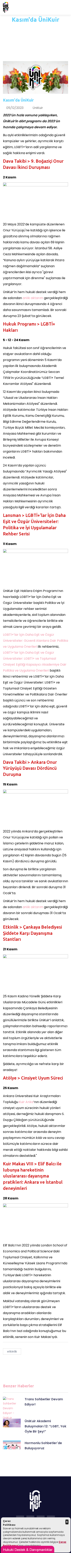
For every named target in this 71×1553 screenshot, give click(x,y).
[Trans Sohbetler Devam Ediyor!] (12, 1408)
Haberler (47, 28)
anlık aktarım (33, 298)
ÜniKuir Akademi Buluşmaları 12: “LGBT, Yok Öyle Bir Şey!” (45, 1426)
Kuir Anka (25, 1102)
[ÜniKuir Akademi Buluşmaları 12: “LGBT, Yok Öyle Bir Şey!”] (12, 1423)
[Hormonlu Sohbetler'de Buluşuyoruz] (12, 1445)
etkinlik (12, 1351)
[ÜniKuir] (6, 7)
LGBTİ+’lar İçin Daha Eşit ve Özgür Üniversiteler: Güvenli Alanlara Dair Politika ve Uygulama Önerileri (35, 640)
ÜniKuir (38, 108)
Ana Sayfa (27, 28)
